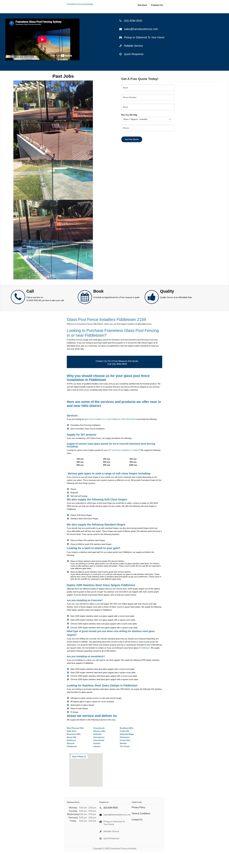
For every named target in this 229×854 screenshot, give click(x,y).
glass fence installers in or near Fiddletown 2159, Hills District (110, 419)
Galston (96, 746)
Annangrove (98, 737)
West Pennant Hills (75, 728)
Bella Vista (71, 731)
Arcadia (96, 743)
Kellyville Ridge (127, 734)
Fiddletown (145, 648)
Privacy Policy (138, 807)
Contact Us (157, 5)
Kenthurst (71, 740)
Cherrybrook (99, 728)
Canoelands (98, 740)
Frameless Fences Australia (80, 4)
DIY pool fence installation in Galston (123, 450)
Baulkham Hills (126, 728)
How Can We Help (129, 115)
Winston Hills (99, 731)
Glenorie (70, 743)
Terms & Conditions (141, 813)
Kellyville (97, 734)
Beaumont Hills (74, 734)
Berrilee (123, 743)
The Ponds (125, 746)
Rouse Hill (71, 737)
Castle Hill (124, 731)
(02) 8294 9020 (133, 20)
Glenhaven (125, 737)
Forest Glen (125, 740)
